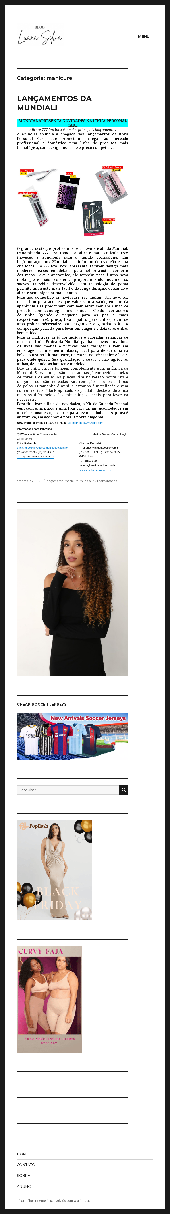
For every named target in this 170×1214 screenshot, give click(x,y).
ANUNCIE (25, 1186)
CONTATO (26, 1165)
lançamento (55, 481)
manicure (72, 481)
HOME (23, 1154)
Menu (144, 36)
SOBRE (23, 1176)
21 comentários (106, 481)
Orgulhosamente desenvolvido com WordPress (55, 1201)
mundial (85, 481)
